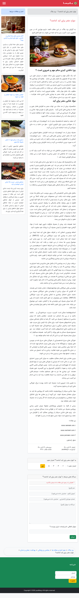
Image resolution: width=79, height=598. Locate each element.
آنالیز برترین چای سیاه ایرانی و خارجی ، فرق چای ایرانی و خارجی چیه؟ (13, 38)
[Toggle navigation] (4, 3)
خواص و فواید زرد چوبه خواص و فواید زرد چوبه (13, 96)
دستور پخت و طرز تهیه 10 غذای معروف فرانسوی (14, 141)
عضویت (72, 580)
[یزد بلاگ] (70, 3)
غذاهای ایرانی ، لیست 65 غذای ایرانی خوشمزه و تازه (14, 183)
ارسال (73, 537)
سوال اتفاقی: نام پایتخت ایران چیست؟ (63, 526)
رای (43, 466)
